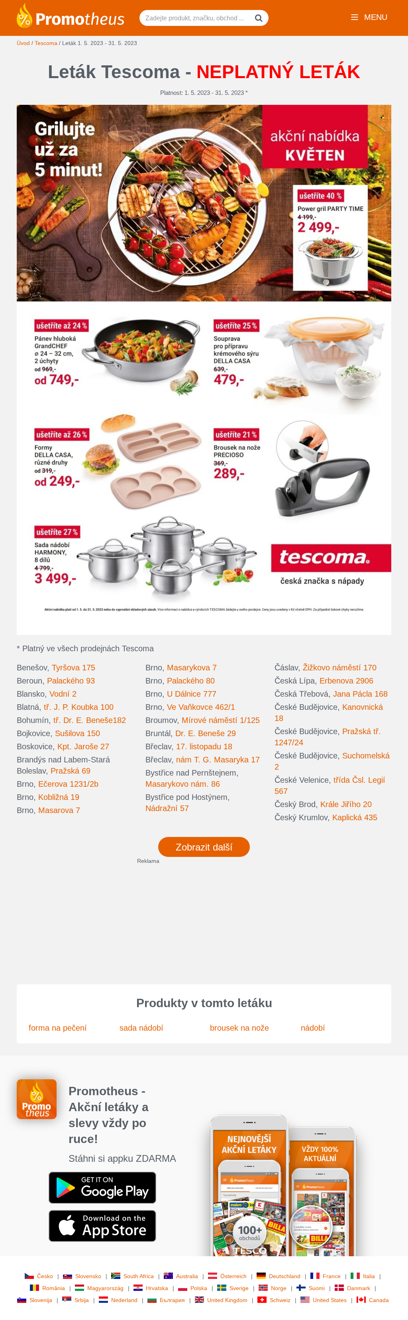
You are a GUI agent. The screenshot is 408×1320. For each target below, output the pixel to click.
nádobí (313, 1027)
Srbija (82, 1300)
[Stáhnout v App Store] (102, 1225)
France (332, 1276)
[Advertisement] (204, 920)
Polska (198, 1288)
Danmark (358, 1288)
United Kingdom (227, 1300)
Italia (369, 1276)
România (53, 1288)
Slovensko (88, 1276)
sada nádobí (141, 1027)
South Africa (139, 1276)
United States (330, 1300)
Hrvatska (157, 1288)
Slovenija (40, 1300)
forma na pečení (58, 1027)
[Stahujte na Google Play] (102, 1187)
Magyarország (105, 1288)
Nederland (124, 1300)
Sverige (239, 1288)
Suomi (317, 1288)
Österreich (233, 1276)
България (172, 1300)
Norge (278, 1288)
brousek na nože (239, 1027)
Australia (187, 1276)
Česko (45, 1276)
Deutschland (284, 1276)
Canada (379, 1300)
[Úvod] (70, 15)
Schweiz (280, 1300)
